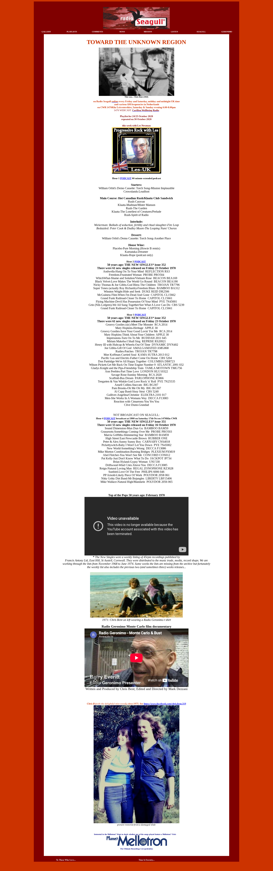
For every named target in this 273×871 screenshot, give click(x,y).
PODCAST (125, 178)
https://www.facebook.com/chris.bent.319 (165, 703)
